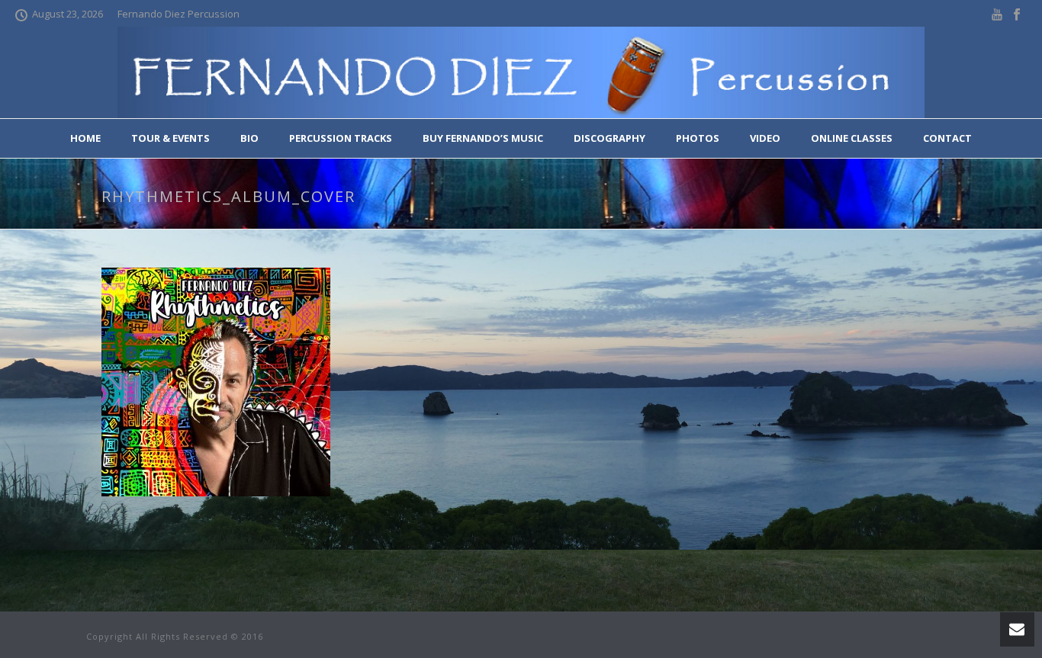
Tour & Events (170, 138)
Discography (609, 138)
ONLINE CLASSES (851, 138)
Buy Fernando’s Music (483, 138)
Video (765, 138)
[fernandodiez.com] (520, 72)
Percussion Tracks (340, 138)
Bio (249, 138)
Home (85, 138)
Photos (697, 138)
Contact (947, 138)
